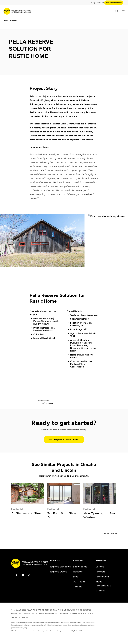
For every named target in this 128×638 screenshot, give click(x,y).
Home (6, 20)
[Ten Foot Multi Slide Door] (63, 502)
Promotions (102, 576)
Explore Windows (60, 566)
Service (100, 566)
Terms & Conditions (32, 613)
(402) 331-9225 (98, 2)
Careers (77, 586)
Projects (13, 20)
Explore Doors (58, 571)
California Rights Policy (51, 613)
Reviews (77, 571)
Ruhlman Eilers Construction (66, 123)
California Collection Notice (74, 613)
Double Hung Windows (46, 322)
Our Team (79, 581)
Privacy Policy (16, 613)
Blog (75, 576)
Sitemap (100, 590)
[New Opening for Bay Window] (99, 502)
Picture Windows (42, 321)
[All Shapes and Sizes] (27, 500)
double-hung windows (64, 131)
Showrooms (80, 566)
